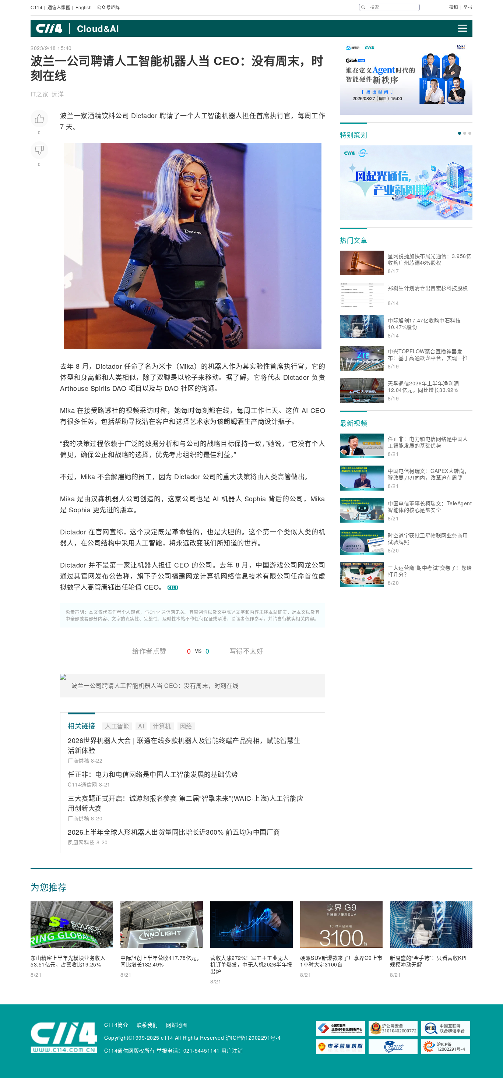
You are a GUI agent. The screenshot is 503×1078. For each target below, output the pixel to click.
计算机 (210, 575)
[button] (459, 133)
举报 (467, 7)
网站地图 (176, 1024)
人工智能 (208, 115)
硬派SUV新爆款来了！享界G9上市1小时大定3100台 (341, 961)
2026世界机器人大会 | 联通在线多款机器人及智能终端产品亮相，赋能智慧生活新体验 (184, 745)
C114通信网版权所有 (129, 1050)
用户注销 (232, 1050)
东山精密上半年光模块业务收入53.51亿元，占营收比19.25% (68, 961)
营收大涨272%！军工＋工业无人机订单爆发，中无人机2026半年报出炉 (251, 964)
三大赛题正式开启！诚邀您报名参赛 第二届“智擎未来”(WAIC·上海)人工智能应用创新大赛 (185, 803)
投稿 (453, 7)
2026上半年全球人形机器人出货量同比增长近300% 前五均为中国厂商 (174, 832)
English (83, 7)
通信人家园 (59, 7)
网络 (228, 575)
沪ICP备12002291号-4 (253, 1037)
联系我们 (147, 1024)
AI (305, 410)
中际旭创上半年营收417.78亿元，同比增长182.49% (161, 961)
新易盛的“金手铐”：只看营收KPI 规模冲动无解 (428, 961)
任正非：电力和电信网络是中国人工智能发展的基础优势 (153, 774)
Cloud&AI (98, 28)
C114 (36, 7)
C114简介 (116, 1024)
